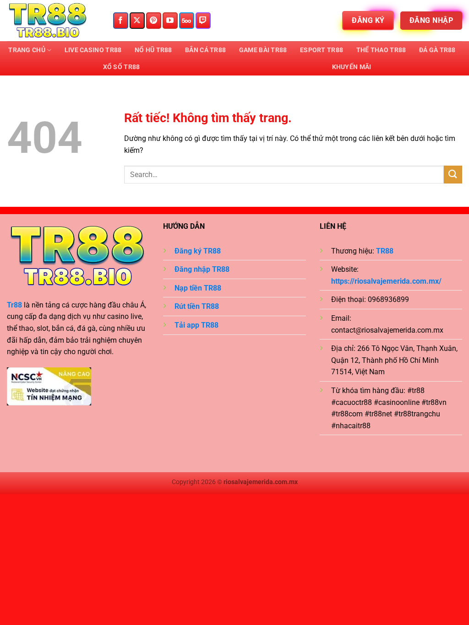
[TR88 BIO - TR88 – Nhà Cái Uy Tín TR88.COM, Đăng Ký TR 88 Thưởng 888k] (52, 20)
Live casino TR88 (93, 50)
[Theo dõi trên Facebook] (120, 20)
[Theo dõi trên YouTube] (170, 20)
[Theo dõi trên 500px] (186, 20)
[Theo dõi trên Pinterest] (153, 20)
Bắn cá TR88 (205, 50)
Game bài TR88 (263, 50)
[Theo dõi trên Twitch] (203, 20)
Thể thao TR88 (381, 50)
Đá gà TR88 (437, 50)
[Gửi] (453, 174)
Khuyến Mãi (351, 67)
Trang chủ (26, 50)
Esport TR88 (321, 50)
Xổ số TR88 (121, 67)
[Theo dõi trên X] (137, 20)
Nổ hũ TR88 (153, 50)
